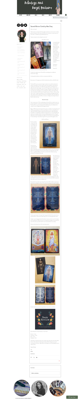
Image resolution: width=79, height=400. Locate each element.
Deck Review (33, 353)
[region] (21, 388)
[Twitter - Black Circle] (25, 25)
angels (18, 79)
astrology (20, 79)
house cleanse (19, 84)
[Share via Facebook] (31, 357)
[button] (66, 15)
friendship (21, 82)
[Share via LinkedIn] (36, 357)
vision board (21, 87)
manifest (18, 86)
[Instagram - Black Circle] (18, 25)
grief (24, 82)
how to (23, 84)
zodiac (25, 87)
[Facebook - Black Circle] (22, 25)
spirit (24, 86)
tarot (17, 87)
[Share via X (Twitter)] (33, 357)
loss (25, 84)
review (21, 86)
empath (18, 82)
